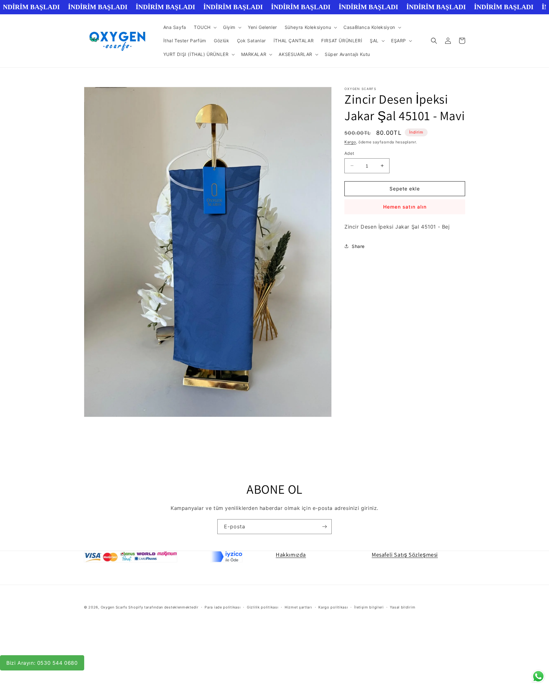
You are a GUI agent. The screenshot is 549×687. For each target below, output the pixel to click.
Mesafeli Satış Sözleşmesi (405, 554)
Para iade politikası (223, 607)
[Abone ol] (324, 526)
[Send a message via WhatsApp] (538, 676)
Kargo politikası (333, 607)
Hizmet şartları (298, 607)
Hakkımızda (291, 554)
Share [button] (358, 246)
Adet (349, 152)
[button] (204, 27)
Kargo (350, 142)
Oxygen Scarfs (114, 607)
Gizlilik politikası (262, 607)
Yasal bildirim (402, 607)
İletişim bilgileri (369, 607)
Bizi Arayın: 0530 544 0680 (42, 663)
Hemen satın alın (405, 207)
